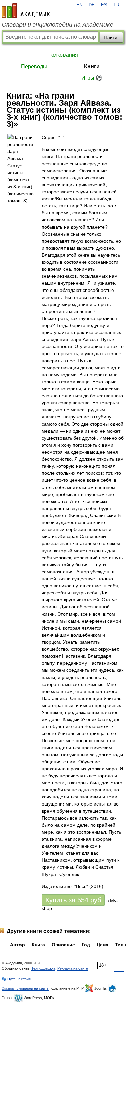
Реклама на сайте (72, 968)
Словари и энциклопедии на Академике (57, 24)
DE (92, 5)
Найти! (111, 37)
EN (79, 5)
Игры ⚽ (91, 78)
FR (116, 5)
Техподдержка (43, 968)
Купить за (73, 900)
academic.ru (26, 10)
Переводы (34, 66)
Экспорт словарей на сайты (25, 988)
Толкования (63, 55)
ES (104, 5)
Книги (92, 66)
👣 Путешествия (16, 979)
